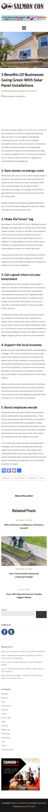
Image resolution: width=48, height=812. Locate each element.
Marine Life (5, 729)
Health (4, 714)
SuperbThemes (28, 806)
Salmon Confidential (20, 803)
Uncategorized (7, 749)
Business (6, 478)
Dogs (3, 702)
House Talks (6, 718)
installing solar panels (34, 130)
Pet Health (5, 737)
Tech (41, 478)
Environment (19, 478)
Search (4, 610)
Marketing (5, 733)
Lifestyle (4, 725)
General (32, 478)
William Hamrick (10, 91)
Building (4, 694)
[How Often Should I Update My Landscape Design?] (24, 550)
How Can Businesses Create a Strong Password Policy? (23, 651)
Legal (3, 721)
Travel (3, 745)
